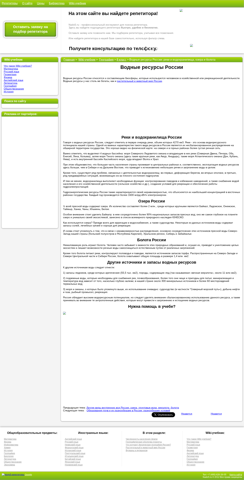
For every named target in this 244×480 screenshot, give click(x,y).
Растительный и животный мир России (145, 447)
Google (28, 474)
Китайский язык (73, 459)
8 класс (121, 59)
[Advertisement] (30, 172)
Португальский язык (75, 453)
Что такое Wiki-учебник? (18, 65)
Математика (11, 68)
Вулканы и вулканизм (136, 450)
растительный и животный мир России (139, 81)
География (10, 85)
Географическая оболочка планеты (144, 442)
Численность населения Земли (142, 439)
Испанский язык (73, 450)
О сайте (27, 3)
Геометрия (10, 74)
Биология (9, 456)
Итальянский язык (74, 456)
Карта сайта (236, 474)
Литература (10, 83)
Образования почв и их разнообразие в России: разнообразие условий (128, 410)
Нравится (186, 413)
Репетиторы (10, 3)
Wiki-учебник (77, 3)
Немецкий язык (72, 445)
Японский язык (72, 462)
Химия (7, 447)
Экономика (9, 465)
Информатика (11, 445)
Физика (8, 77)
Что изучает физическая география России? (148, 445)
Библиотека (56, 3)
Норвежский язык (74, 465)
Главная (69, 59)
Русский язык (11, 71)
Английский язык (13, 80)
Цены (40, 3)
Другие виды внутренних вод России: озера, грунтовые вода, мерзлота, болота (132, 407)
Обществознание (14, 88)
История (9, 91)
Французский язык (74, 447)
